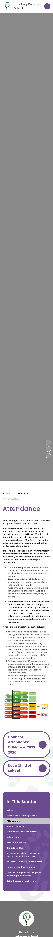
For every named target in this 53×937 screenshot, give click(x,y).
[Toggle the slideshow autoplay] (48, 455)
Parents (23, 493)
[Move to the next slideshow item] (48, 449)
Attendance (11, 498)
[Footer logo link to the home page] (26, 925)
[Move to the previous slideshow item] (48, 442)
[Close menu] (47, 6)
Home (6, 493)
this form (36, 678)
